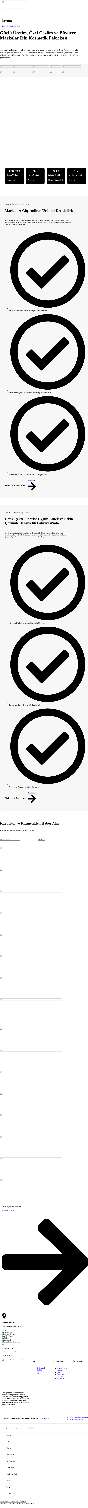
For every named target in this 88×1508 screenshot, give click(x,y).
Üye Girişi (12, 1493)
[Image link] (16, 1360)
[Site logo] (15, 8)
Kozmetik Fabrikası (8, 26)
